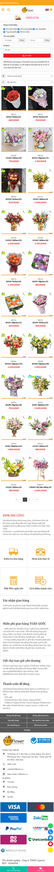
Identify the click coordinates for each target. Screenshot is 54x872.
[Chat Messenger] (50, 843)
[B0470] (40, 320)
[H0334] (40, 155)
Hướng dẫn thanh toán (40, 716)
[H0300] (13, 361)
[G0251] (40, 196)
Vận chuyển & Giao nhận (40, 720)
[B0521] (40, 114)
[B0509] (13, 196)
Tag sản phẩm (11, 32)
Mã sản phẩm (41, 29)
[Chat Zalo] (50, 837)
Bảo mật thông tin (13, 725)
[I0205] (40, 402)
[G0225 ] (40, 443)
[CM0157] (40, 485)
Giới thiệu (27, 730)
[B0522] (13, 114)
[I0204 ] (13, 443)
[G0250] (13, 238)
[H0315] (40, 279)
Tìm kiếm (28, 56)
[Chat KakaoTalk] (50, 849)
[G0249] (40, 238)
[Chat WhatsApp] (50, 825)
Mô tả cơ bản (25, 32)
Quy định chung (13, 720)
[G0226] (13, 485)
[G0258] (13, 155)
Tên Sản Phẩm (11, 29)
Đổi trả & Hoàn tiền (40, 725)
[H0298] (40, 361)
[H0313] (13, 320)
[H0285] (13, 402)
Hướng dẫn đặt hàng (13, 716)
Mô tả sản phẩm (26, 29)
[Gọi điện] (50, 831)
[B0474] (13, 279)
